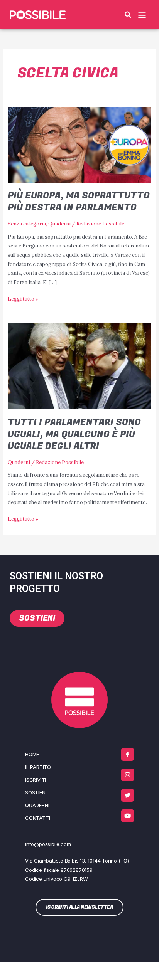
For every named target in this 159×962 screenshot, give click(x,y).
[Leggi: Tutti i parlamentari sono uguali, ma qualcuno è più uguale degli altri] (80, 365)
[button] (128, 14)
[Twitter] (127, 795)
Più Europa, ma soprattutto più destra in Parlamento (79, 201)
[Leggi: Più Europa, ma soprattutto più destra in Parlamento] (80, 144)
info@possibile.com (48, 844)
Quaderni (59, 223)
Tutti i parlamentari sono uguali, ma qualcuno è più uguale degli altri (74, 434)
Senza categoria (27, 223)
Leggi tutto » (23, 298)
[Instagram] (127, 775)
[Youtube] (127, 815)
